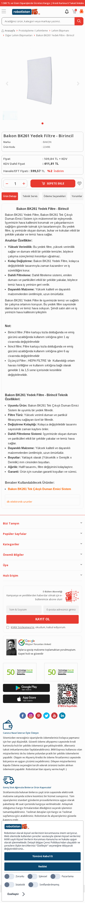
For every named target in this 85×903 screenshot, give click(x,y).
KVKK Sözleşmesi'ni (22, 627)
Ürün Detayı (9, 196)
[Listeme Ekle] (78, 183)
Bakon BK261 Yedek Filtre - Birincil (55, 35)
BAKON (47, 142)
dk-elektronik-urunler (19, 501)
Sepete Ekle (55, 183)
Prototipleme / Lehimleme (33, 30)
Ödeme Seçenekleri (55, 196)
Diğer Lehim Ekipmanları (18, 35)
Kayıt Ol (42, 619)
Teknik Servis (30, 196)
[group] (42, 80)
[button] (42, 123)
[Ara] (79, 21)
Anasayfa (10, 30)
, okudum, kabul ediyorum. (38, 627)
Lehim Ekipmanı (60, 30)
